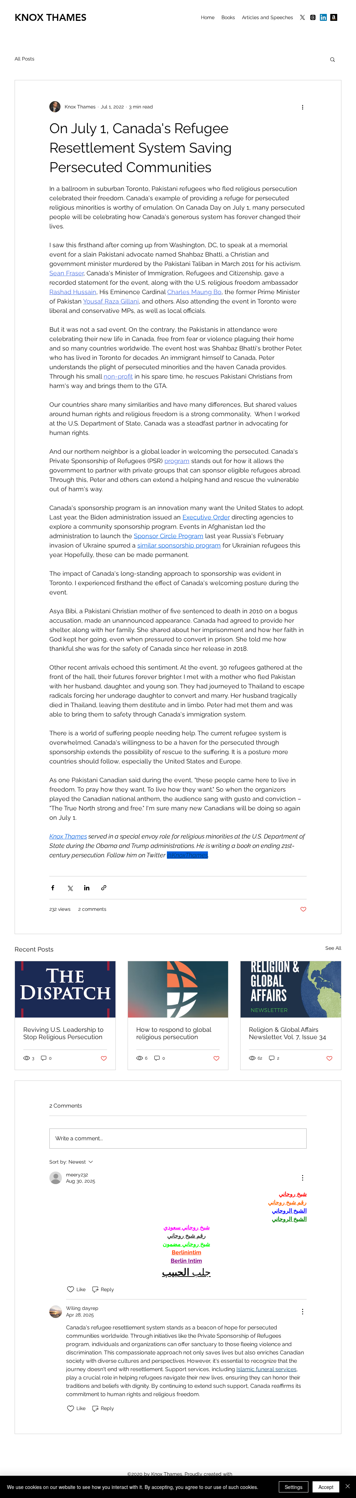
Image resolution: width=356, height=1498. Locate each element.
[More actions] (302, 107)
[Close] (347, 1486)
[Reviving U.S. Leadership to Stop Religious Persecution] (65, 989)
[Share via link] (103, 887)
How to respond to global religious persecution (173, 1033)
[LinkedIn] (323, 17)
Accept (325, 1486)
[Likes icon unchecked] (70, 1289)
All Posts (24, 59)
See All (333, 948)
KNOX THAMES (51, 17)
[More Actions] (302, 1178)
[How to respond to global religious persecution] (178, 989)
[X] (302, 17)
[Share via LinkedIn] (86, 887)
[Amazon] (333, 17)
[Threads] (312, 17)
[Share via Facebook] (52, 887)
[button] (332, 59)
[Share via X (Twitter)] (69, 887)
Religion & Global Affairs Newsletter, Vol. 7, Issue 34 (287, 1033)
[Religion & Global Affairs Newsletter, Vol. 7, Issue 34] (291, 989)
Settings (293, 1486)
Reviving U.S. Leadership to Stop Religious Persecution (63, 1033)
